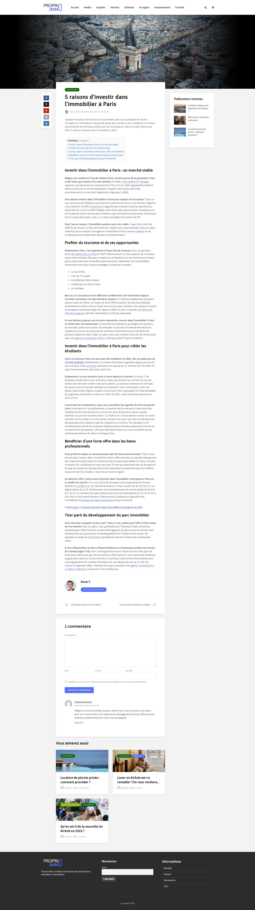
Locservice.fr (97, 206)
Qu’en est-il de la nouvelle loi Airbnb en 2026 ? (81, 829)
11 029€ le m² (82, 486)
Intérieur (115, 7)
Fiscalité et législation (70, 805)
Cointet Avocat (83, 702)
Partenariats (169, 880)
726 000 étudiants (74, 362)
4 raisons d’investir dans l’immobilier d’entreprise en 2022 (105, 507)
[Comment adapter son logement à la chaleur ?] (180, 108)
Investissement (162, 7)
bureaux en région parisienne (97, 500)
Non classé (138, 756)
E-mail (98, 671)
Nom (67, 671)
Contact (167, 874)
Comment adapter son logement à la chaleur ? (198, 108)
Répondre (78, 722)
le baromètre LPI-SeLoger (135, 181)
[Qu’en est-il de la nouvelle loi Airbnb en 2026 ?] (82, 809)
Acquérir (100, 7)
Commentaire (70, 635)
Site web (129, 671)
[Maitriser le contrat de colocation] (180, 120)
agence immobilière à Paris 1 (90, 338)
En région (144, 7)
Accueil (75, 7)
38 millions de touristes (84, 254)
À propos (168, 868)
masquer (83, 141)
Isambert (139, 231)
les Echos (92, 366)
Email (104, 867)
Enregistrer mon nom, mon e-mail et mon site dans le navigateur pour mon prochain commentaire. (107, 682)
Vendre (87, 7)
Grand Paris (94, 537)
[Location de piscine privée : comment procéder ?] (82, 760)
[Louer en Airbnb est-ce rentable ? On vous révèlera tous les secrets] (139, 760)
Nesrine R (68, 788)
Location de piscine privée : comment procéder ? (80, 780)
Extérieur (129, 7)
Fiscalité (179, 7)
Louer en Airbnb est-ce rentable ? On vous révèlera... (138, 780)
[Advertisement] (192, 196)
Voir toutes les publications (93, 590)
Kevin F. (72, 112)
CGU (166, 886)
